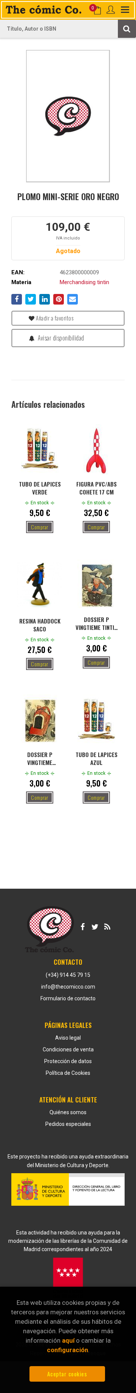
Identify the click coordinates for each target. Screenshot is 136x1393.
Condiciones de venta (68, 1049)
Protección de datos (68, 1061)
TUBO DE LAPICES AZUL (96, 758)
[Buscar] (127, 29)
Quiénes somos (68, 1112)
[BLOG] (107, 925)
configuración (67, 1350)
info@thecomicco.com (68, 987)
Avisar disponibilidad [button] (60, 337)
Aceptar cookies (67, 1374)
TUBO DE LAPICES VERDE (40, 487)
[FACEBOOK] (82, 925)
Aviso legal (68, 1038)
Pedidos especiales (68, 1124)
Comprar (39, 527)
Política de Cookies (68, 1073)
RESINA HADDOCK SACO (39, 624)
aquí (68, 1340)
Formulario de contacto (68, 998)
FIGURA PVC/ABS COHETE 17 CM (96, 487)
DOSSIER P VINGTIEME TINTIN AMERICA (96, 623)
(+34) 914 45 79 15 (68, 975)
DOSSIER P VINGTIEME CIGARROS (40, 758)
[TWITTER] (94, 925)
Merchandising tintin (84, 282)
